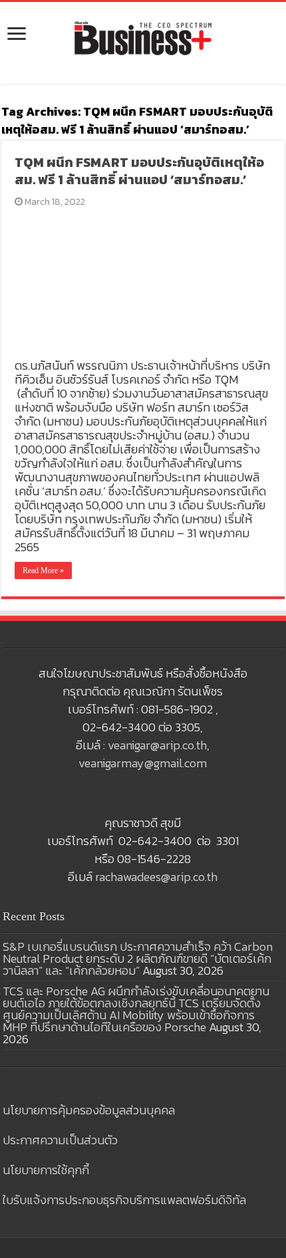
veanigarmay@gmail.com (142, 763)
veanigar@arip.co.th (157, 745)
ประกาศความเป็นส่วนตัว (60, 1140)
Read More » (43, 570)
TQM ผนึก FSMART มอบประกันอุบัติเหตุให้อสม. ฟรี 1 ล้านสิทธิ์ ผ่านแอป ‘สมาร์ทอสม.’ (139, 170)
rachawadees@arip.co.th (156, 877)
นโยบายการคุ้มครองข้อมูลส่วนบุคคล (89, 1110)
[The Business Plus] (143, 37)
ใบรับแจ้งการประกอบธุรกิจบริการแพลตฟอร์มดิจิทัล (124, 1200)
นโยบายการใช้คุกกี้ (46, 1170)
